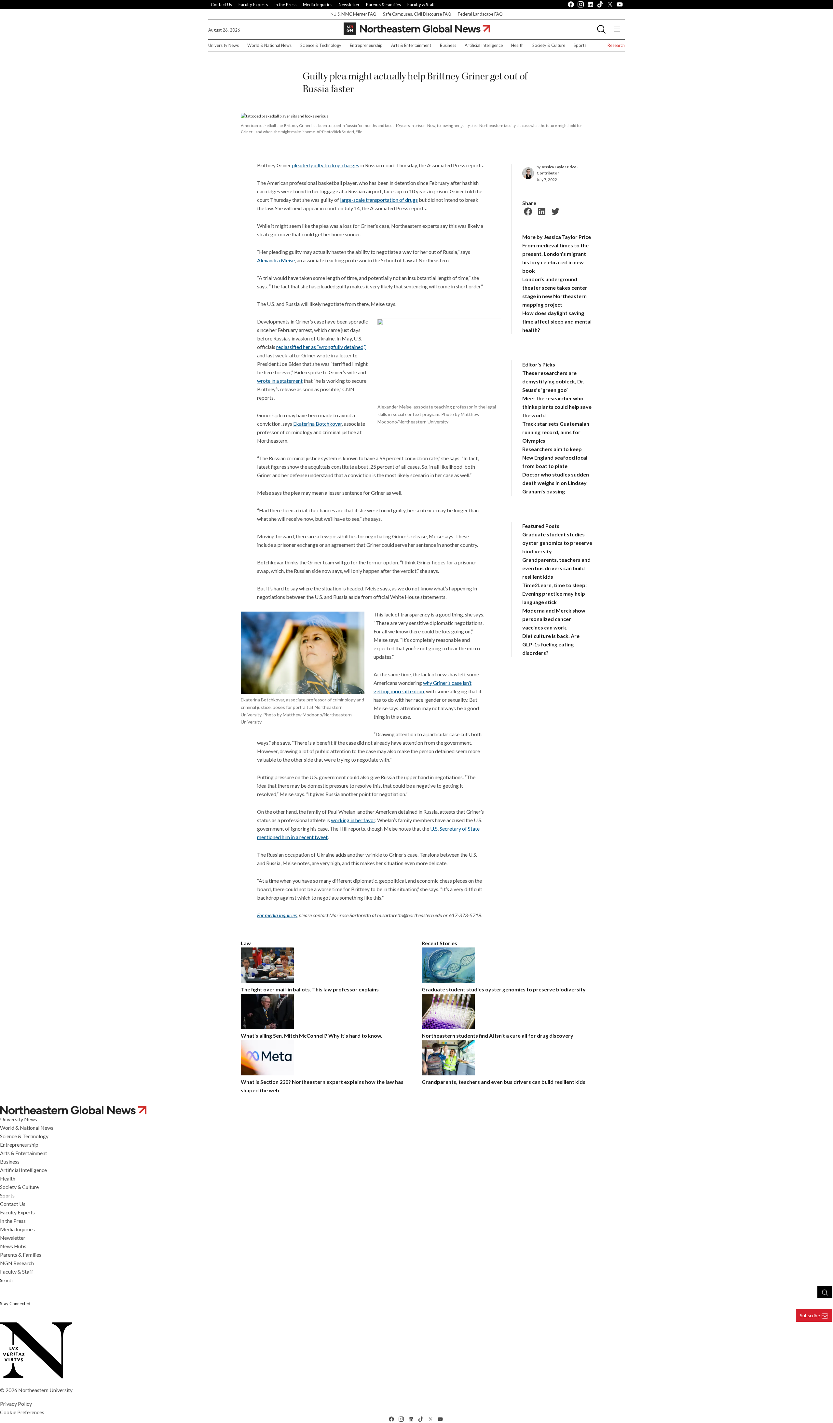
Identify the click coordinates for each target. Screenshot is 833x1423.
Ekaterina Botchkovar (317, 424)
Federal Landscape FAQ (480, 14)
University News (223, 45)
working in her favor (353, 820)
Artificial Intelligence (484, 45)
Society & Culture (548, 45)
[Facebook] (527, 210)
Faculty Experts (253, 4)
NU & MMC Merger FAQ (353, 14)
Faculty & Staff (421, 4)
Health (517, 45)
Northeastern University (45, 1390)
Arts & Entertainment (411, 45)
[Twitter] (554, 210)
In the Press (285, 4)
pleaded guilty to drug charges (325, 165)
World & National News (269, 45)
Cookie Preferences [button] (22, 1412)
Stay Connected (15, 1303)
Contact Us (221, 4)
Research (616, 45)
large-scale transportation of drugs (379, 200)
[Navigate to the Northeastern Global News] (417, 29)
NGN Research (17, 1263)
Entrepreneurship (366, 45)
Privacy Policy (16, 1404)
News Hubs (13, 1246)
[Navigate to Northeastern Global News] (416, 1110)
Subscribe (810, 1315)
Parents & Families (383, 4)
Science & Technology (320, 45)
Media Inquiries (317, 4)
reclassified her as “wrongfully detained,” (321, 347)
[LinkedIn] (541, 210)
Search (6, 1280)
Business (448, 45)
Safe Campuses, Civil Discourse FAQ (417, 14)
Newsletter (349, 4)
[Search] (824, 1292)
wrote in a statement (280, 381)
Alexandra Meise (276, 260)
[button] (601, 29)
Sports (580, 45)
